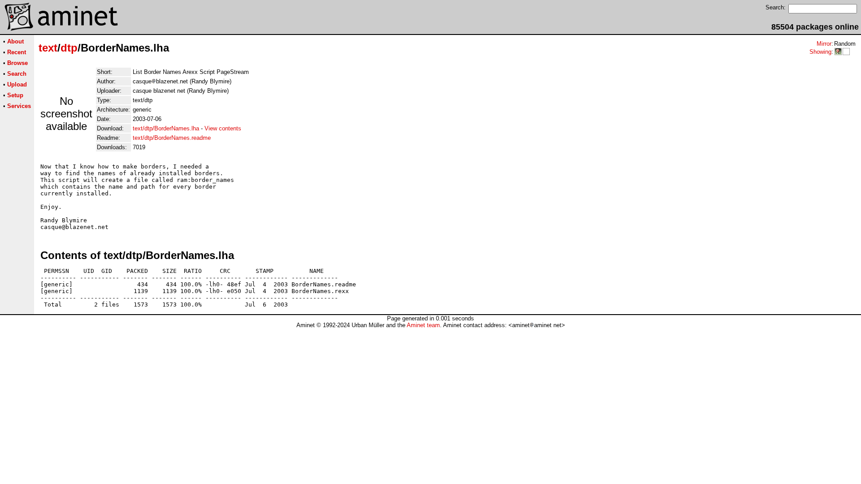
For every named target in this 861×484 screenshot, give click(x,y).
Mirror (824, 43)
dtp (69, 48)
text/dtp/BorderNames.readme (172, 137)
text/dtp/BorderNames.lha (166, 128)
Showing (820, 51)
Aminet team (423, 325)
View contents (222, 128)
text (48, 48)
